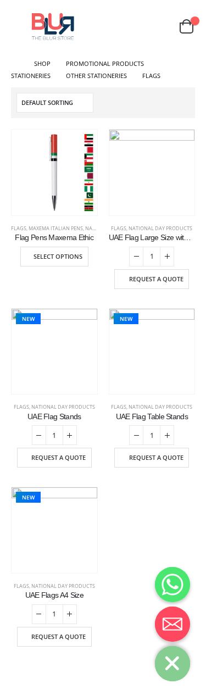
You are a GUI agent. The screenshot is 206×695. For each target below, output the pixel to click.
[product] (54, 172)
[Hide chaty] (172, 663)
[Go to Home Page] (15, 64)
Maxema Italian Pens (56, 228)
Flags (18, 228)
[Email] (172, 624)
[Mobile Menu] (18, 26)
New (28, 319)
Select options (58, 256)
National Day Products (160, 228)
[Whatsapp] (172, 584)
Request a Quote (156, 279)
